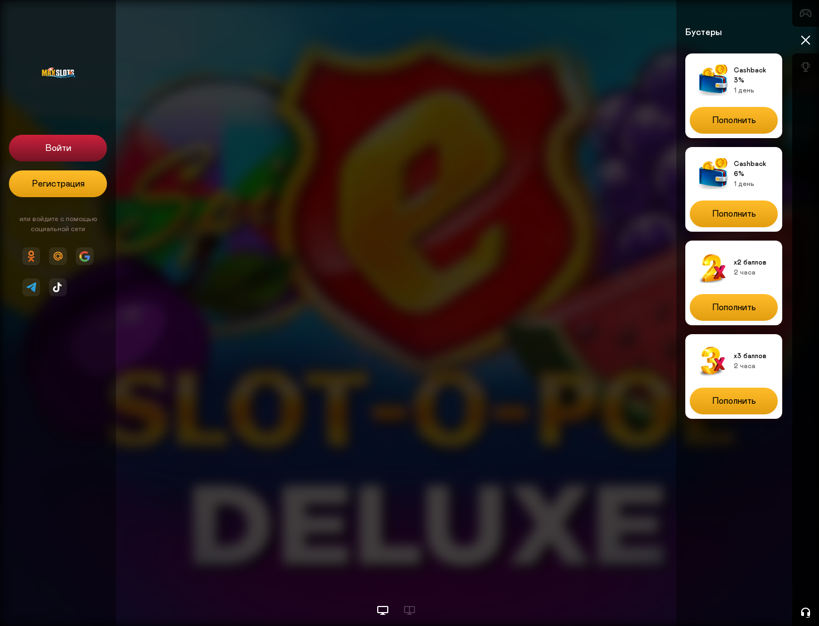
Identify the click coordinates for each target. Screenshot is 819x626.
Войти (58, 148)
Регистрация (58, 183)
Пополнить (734, 120)
